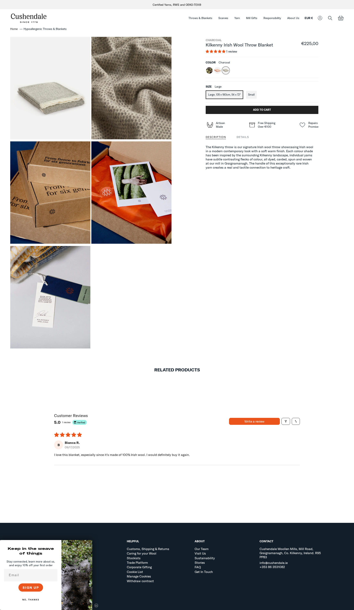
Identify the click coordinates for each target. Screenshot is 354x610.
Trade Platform (137, 562)
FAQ (198, 567)
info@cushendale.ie (274, 563)
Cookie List (135, 572)
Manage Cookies (139, 576)
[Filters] (285, 421)
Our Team (202, 549)
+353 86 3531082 (272, 567)
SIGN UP (31, 587)
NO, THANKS (30, 599)
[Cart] (340, 18)
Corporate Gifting (139, 567)
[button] (200, 18)
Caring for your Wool (141, 553)
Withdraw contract (140, 581)
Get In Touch (204, 572)
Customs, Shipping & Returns (148, 549)
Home (14, 29)
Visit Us (200, 553)
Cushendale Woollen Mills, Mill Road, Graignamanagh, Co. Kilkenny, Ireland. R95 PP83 (290, 553)
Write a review (254, 421)
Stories (200, 562)
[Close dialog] (87, 544)
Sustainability (205, 558)
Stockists (134, 558)
